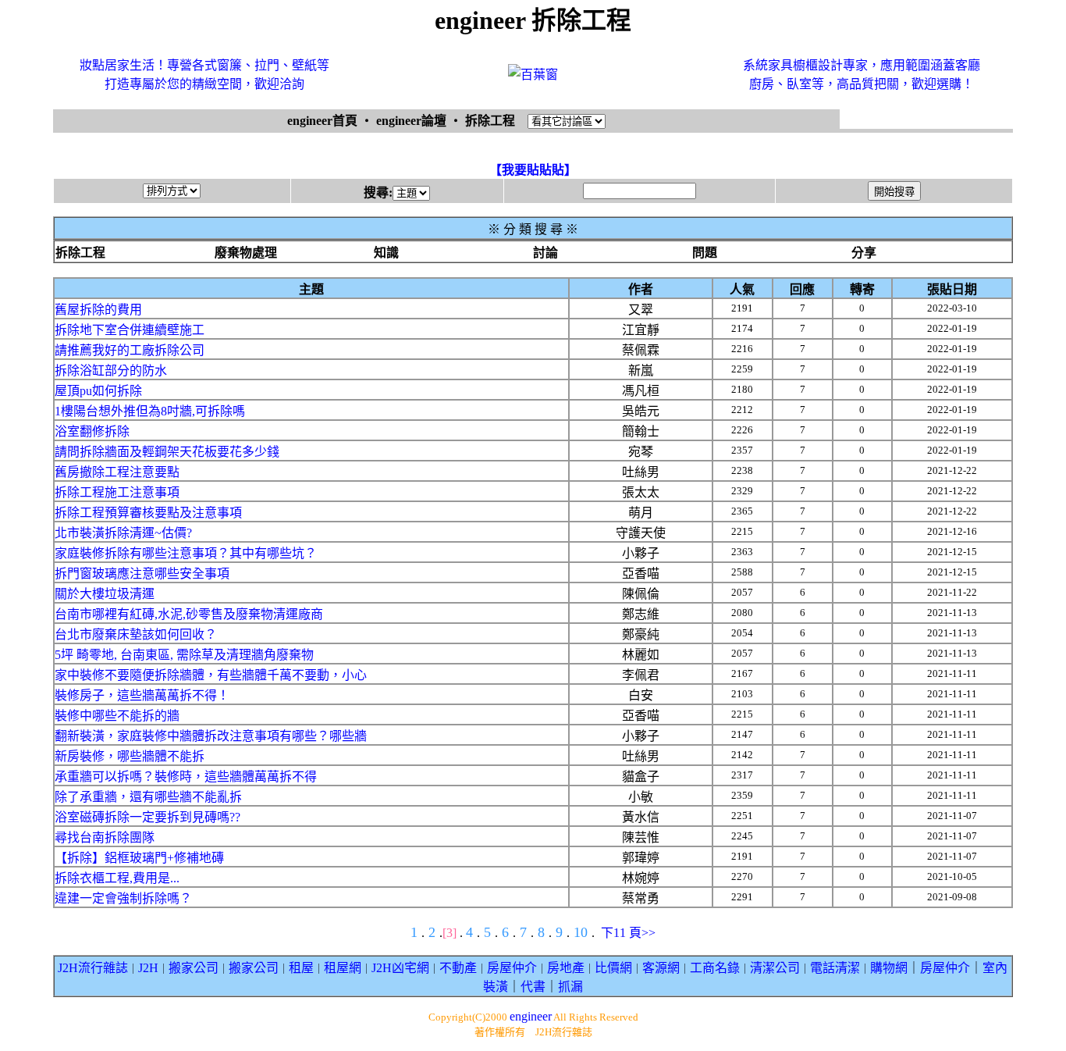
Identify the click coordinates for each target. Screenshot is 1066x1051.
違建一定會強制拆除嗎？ (123, 898)
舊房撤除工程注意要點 (117, 472)
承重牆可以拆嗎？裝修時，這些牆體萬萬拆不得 (186, 776)
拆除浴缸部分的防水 (111, 370)
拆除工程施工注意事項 (117, 492)
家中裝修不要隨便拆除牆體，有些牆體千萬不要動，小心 (211, 675)
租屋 (301, 967)
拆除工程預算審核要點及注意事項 (148, 512)
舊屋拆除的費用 (98, 309)
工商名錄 (715, 967)
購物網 (889, 967)
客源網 (661, 967)
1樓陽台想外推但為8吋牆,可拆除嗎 (150, 411)
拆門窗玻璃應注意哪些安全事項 (142, 573)
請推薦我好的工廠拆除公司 (129, 350)
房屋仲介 (512, 967)
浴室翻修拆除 (92, 431)
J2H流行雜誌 (93, 967)
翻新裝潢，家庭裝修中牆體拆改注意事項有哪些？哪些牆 (211, 736)
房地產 (566, 967)
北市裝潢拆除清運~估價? (123, 533)
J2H (148, 967)
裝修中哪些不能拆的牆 (117, 715)
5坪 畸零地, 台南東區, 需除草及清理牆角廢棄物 (184, 654)
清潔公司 (775, 967)
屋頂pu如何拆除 (98, 390)
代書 (533, 986)
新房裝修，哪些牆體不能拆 (129, 756)
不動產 (458, 967)
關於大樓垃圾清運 (105, 593)
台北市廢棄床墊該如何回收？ (136, 634)
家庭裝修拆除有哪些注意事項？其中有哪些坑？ (186, 553)
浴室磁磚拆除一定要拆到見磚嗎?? (147, 817)
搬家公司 (194, 967)
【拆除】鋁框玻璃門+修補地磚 (139, 857)
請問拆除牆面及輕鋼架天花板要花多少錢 (167, 451)
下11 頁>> (628, 932)
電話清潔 (835, 967)
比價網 (613, 967)
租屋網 (342, 967)
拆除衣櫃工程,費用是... (117, 878)
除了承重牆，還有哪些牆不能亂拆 (148, 796)
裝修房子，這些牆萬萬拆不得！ (142, 695)
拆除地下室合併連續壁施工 (129, 330)
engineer (531, 1016)
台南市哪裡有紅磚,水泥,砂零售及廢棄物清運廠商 (189, 614)
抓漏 (570, 986)
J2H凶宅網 (400, 967)
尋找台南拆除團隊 (105, 837)
